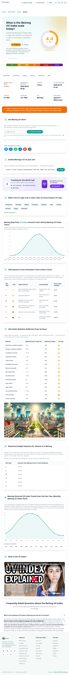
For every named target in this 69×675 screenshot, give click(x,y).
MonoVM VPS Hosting (60, 672)
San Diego (39, 651)
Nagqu (16, 208)
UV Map (21, 643)
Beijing (27, 204)
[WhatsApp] (15, 149)
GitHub (55, 656)
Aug (41, 546)
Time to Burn (16, 75)
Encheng (7, 208)
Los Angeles (39, 643)
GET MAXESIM (56, 186)
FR (65, 2)
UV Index (23, 222)
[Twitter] (14, 650)
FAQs (49, 75)
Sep (46, 546)
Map (50, 2)
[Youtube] (3, 650)
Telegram (55, 646)
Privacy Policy (22, 661)
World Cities (40, 2)
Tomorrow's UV (23, 646)
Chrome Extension (24, 656)
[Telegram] (20, 149)
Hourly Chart (6, 75)
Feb (11, 546)
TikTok (54, 653)
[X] (6, 149)
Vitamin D (32, 75)
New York (38, 640)
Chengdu (43, 204)
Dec (61, 546)
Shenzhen (35, 204)
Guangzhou (8, 204)
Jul (36, 546)
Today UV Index (27, 2)
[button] (34, 615)
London (38, 648)
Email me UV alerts (35, 132)
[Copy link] (30, 149)
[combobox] (19, 58)
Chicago (38, 646)
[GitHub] (10, 654)
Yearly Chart (41, 75)
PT (62, 2)
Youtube (55, 640)
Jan (6, 546)
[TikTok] (7, 654)
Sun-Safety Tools (23, 648)
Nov (56, 546)
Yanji (51, 204)
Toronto (38, 656)
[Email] (25, 149)
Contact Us (22, 663)
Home (4, 12)
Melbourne (39, 653)
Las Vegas (38, 658)
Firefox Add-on (23, 658)
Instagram (56, 651)
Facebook (55, 643)
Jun (31, 546)
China (19, 12)
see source (25, 337)
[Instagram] (3, 654)
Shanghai (18, 204)
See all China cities (9, 212)
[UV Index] (8, 2)
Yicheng (58, 204)
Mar (16, 546)
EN (56, 2)
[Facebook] (11, 149)
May (26, 546)
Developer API (23, 653)
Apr (21, 546)
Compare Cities (23, 651)
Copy (61, 169)
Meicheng (24, 208)
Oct (51, 546)
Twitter (55, 648)
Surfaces (25, 75)
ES (59, 2)
